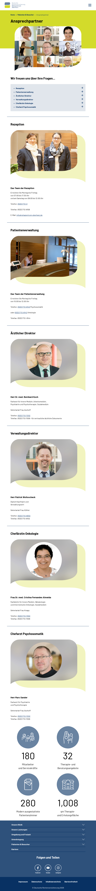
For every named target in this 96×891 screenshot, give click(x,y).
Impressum (23, 881)
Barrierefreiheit (71, 881)
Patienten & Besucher (20, 844)
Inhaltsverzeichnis (53, 881)
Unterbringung (17, 839)
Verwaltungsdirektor (24, 99)
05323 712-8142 (21, 312)
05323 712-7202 (24, 415)
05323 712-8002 (24, 516)
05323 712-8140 (24, 307)
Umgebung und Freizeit (21, 834)
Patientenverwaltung (24, 92)
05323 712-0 (22, 204)
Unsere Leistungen (19, 829)
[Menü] (89, 5)
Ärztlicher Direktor (23, 96)
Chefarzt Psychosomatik (26, 107)
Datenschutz (36, 881)
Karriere (14, 849)
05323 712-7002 (24, 616)
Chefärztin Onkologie (24, 103)
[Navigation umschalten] (83, 824)
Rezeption (20, 88)
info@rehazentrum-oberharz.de (29, 215)
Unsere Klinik (16, 825)
